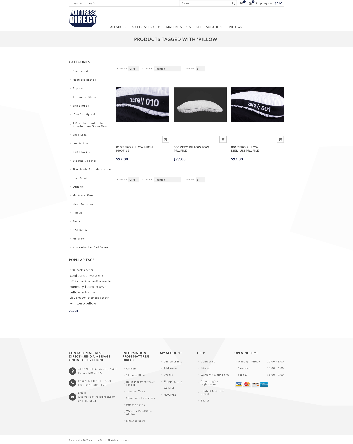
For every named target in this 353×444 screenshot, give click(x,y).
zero (72, 303)
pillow (75, 292)
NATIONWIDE (82, 229)
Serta (76, 221)
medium (85, 281)
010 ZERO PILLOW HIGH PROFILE (134, 148)
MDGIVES (170, 394)
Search (233, 3)
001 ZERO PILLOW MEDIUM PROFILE (245, 148)
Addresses (171, 368)
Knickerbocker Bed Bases (90, 247)
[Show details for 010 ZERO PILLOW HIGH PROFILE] (142, 104)
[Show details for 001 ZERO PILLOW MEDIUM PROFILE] (257, 104)
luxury (74, 281)
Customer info (173, 361)
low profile (96, 275)
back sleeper (85, 270)
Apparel (78, 88)
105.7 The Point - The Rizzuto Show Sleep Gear (90, 124)
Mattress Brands (84, 79)
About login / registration (209, 383)
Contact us (208, 361)
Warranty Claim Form (215, 374)
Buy (165, 139)
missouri (101, 286)
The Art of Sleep (84, 96)
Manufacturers (136, 420)
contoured (79, 275)
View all (73, 311)
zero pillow (86, 303)
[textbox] (204, 3)
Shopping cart (173, 381)
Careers (131, 368)
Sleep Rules (81, 105)
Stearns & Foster (85, 160)
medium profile (101, 281)
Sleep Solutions (84, 203)
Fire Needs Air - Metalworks (92, 169)
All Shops (118, 27)
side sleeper (78, 297)
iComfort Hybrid (84, 114)
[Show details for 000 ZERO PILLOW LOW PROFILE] (200, 104)
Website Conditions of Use (139, 413)
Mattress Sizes (83, 195)
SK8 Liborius (81, 152)
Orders (168, 374)
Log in (91, 3)
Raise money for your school (140, 383)
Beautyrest (80, 71)
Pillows (78, 212)
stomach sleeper (98, 297)
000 (72, 270)
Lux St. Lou (80, 143)
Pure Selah (80, 177)
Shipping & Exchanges (140, 398)
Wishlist (169, 388)
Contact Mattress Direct (212, 392)
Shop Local (80, 134)
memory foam (82, 286)
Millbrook (79, 238)
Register (77, 3)
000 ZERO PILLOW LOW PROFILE (191, 148)
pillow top (88, 292)
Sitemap (206, 368)
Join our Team (135, 391)
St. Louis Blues (136, 375)
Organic (78, 186)
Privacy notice (135, 404)
